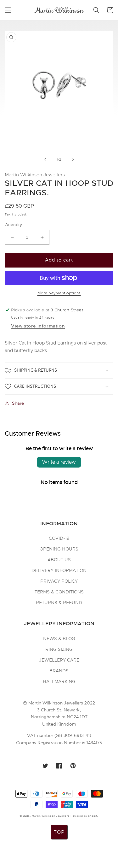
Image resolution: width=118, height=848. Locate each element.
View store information (38, 326)
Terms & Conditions (59, 592)
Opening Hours (59, 549)
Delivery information (59, 570)
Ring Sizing (59, 649)
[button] (8, 10)
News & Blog (59, 638)
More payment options (59, 293)
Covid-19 (59, 538)
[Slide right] (73, 159)
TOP (59, 832)
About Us (59, 559)
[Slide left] (45, 159)
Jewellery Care (59, 660)
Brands (59, 671)
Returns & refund (59, 602)
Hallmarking (59, 681)
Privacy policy (59, 581)
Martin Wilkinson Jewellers (50, 815)
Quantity (13, 224)
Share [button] (18, 403)
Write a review (59, 462)
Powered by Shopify (84, 815)
